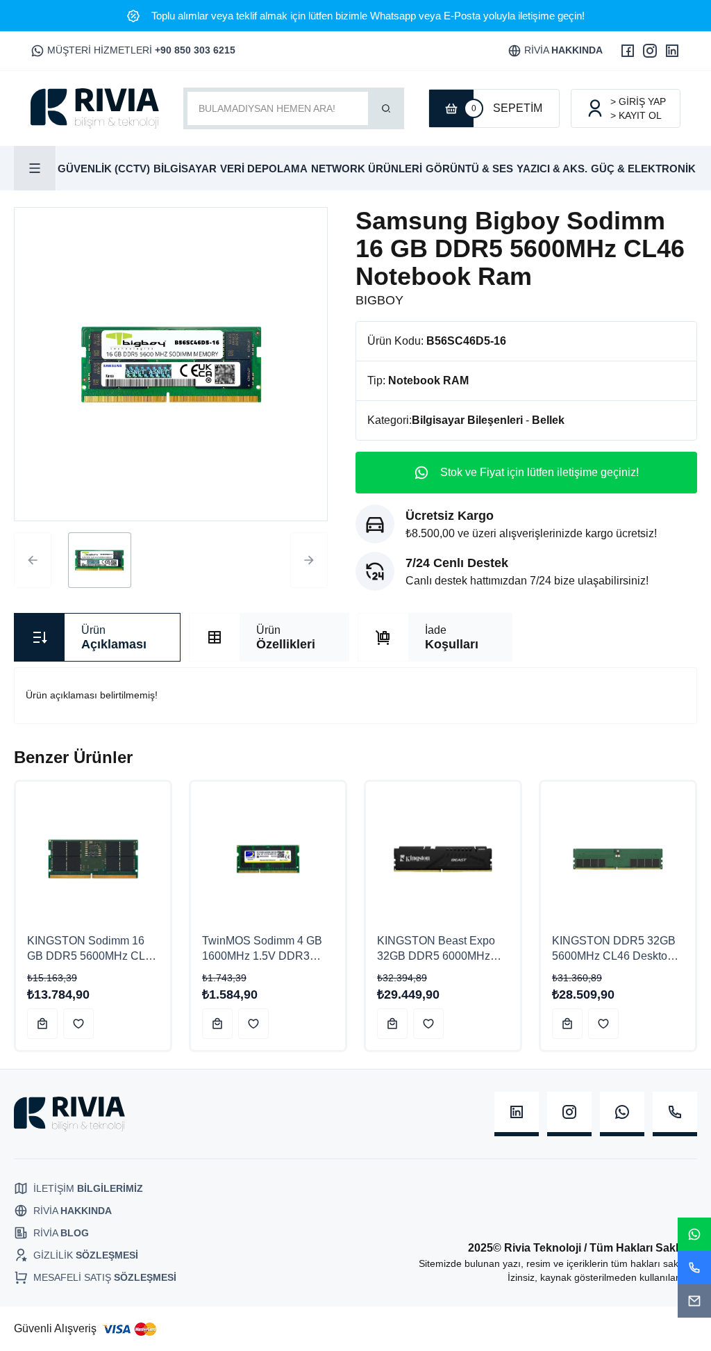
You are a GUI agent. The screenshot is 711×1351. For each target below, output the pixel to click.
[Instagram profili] (650, 50)
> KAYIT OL (636, 115)
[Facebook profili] (627, 50)
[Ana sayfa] (95, 108)
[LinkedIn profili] (672, 50)
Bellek (548, 420)
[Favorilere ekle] (78, 1023)
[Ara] (386, 108)
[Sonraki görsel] (309, 560)
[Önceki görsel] (32, 560)
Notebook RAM (428, 380)
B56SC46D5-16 (466, 341)
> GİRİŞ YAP (638, 101)
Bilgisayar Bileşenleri (467, 420)
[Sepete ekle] (42, 1023)
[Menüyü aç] (35, 168)
